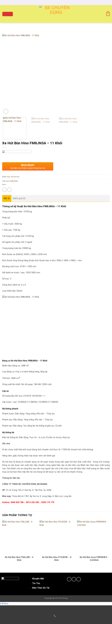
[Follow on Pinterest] (78, 579)
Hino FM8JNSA (12, 181)
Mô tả (7, 198)
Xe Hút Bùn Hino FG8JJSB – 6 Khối (19, 558)
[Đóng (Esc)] (2, 607)
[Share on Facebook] (4, 189)
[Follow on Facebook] (69, 579)
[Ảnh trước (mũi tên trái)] (2, 619)
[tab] (6, 198)
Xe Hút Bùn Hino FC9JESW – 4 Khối (56, 558)
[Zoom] (5, 111)
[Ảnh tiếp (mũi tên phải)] (10, 619)
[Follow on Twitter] (74, 579)
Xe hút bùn (15, 177)
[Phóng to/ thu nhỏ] (10, 607)
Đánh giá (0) (19, 198)
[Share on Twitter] (9, 189)
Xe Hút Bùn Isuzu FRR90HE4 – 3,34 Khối (94, 558)
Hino (4, 184)
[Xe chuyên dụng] (56, 14)
